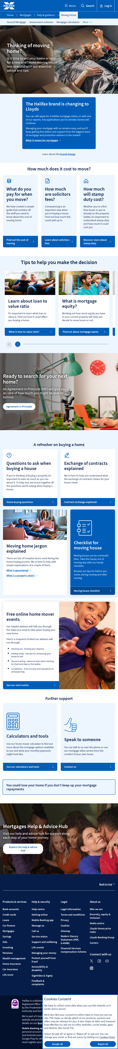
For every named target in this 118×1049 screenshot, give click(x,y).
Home (10, 15)
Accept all (57, 1044)
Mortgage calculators (68, 22)
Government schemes (41, 22)
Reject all (103, 1044)
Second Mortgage (16, 22)
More (85, 22)
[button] (17, 344)
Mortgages (25, 15)
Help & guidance (46, 15)
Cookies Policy (107, 1037)
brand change (67, 154)
